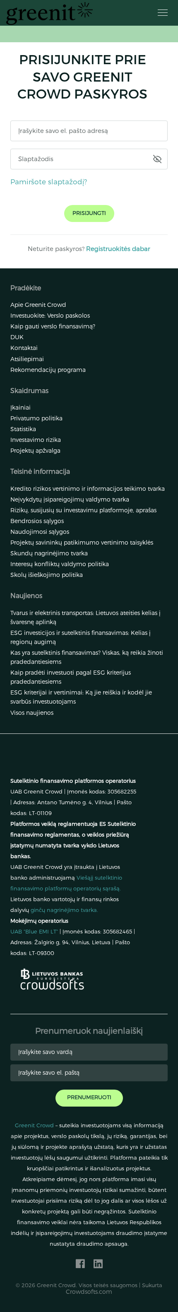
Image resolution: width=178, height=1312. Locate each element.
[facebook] (80, 1263)
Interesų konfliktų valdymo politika (59, 563)
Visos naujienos (31, 712)
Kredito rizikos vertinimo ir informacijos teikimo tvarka (87, 488)
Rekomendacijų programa (48, 369)
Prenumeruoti (89, 1097)
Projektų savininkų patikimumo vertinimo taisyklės (81, 542)
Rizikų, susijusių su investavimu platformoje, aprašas (83, 510)
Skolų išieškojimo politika (46, 574)
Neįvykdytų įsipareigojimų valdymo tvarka (69, 499)
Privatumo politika (36, 418)
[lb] (52, 972)
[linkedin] (98, 1263)
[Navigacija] (163, 13)
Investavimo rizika (35, 439)
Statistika (23, 428)
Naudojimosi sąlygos (39, 531)
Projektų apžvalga (35, 450)
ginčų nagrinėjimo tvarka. (64, 910)
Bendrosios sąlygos (37, 520)
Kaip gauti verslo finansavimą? (52, 326)
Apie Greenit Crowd (38, 304)
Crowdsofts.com (89, 1291)
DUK (17, 336)
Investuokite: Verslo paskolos (50, 315)
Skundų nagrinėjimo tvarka (49, 553)
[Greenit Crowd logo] (49, 13)
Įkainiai (20, 407)
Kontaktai (24, 347)
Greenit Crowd (34, 1125)
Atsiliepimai (27, 358)
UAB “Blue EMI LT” (34, 931)
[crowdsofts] (52, 984)
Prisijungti (89, 213)
